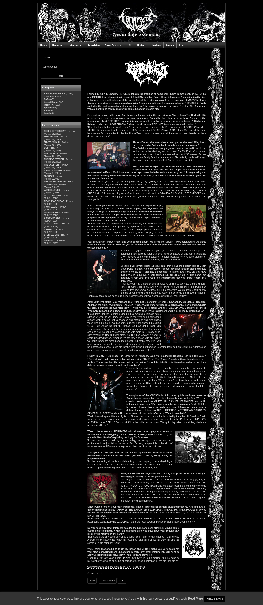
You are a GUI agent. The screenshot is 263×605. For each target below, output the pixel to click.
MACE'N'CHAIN (52, 142)
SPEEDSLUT (50, 240)
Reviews (57, 45)
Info (181, 45)
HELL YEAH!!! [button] (215, 598)
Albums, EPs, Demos (54, 93)
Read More (195, 598)
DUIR (46, 148)
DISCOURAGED (52, 218)
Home (43, 45)
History (141, 45)
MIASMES (49, 176)
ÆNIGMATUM (51, 136)
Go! (61, 76)
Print (121, 580)
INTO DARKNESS (53, 195)
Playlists (156, 45)
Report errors (108, 580)
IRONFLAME (50, 207)
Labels (170, 45)
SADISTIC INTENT (53, 170)
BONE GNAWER (52, 224)
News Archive (113, 45)
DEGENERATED (52, 212)
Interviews (75, 45)
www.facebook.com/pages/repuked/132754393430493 (116, 567)
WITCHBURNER (52, 190)
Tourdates (94, 45)
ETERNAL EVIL (51, 235)
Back (92, 580)
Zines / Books (51, 102)
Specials (48, 107)
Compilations (51, 96)
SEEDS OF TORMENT (55, 131)
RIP (130, 45)
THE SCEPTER (51, 165)
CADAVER (49, 229)
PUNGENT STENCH (54, 159)
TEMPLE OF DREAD (54, 201)
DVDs (47, 99)
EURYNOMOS (51, 153)
